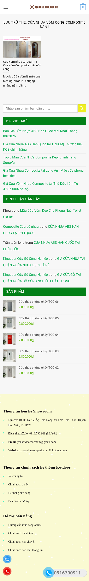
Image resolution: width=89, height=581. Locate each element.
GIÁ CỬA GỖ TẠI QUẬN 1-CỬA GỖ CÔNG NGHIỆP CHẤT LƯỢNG (42, 278)
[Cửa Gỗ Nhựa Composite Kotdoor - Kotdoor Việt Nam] (44, 7)
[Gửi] (82, 108)
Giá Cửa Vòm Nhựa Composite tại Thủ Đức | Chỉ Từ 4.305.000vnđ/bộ (40, 186)
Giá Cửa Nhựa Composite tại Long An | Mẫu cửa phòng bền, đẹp (43, 173)
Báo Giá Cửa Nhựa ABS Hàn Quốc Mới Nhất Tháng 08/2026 (40, 133)
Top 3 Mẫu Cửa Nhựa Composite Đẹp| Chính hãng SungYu (39, 160)
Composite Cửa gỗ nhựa (21, 227)
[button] (5, 7)
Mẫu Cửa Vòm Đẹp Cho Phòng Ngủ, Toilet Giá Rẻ (42, 214)
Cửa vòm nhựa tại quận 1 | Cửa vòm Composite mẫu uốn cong (22, 65)
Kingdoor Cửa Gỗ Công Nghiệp (25, 259)
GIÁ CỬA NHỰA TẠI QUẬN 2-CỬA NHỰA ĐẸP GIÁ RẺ (44, 262)
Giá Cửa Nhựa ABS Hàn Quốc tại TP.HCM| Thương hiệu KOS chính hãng (43, 146)
